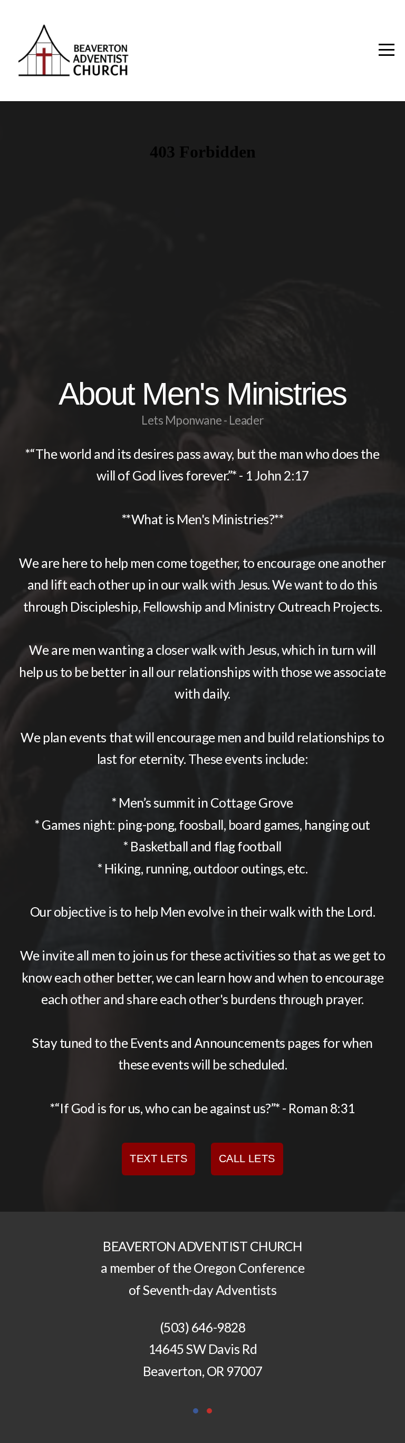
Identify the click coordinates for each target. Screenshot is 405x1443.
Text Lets (158, 1158)
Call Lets (247, 1158)
